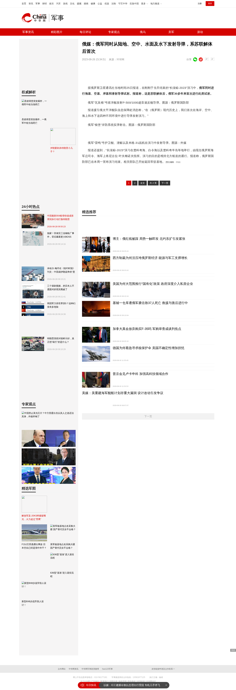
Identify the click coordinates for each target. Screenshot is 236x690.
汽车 (58, 3)
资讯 (31, 3)
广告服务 (95, 681)
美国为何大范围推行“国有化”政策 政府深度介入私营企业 (153, 283)
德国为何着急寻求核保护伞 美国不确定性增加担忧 (148, 348)
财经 (44, 3)
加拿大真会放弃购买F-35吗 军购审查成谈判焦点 (147, 329)
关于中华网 (85, 681)
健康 (93, 3)
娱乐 (51, 3)
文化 (72, 3)
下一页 (165, 183)
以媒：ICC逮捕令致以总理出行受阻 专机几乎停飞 (132, 685)
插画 (86, 3)
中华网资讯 (73, 669)
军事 (37, 3)
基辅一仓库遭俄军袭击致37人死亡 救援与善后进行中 (150, 303)
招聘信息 (113, 681)
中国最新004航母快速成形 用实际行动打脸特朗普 (60, 217)
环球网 (120, 59)
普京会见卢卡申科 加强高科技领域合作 (140, 374)
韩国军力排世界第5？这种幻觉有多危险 (61, 305)
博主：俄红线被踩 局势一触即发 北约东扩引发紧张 (149, 238)
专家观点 (114, 32)
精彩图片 (56, 32)
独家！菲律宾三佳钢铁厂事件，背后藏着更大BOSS (60, 235)
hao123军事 (107, 669)
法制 (113, 3)
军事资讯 (28, 32)
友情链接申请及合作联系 (163, 669)
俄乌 (143, 32)
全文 (142, 183)
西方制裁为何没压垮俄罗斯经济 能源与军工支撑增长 (150, 258)
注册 (200, 3)
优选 (107, 3)
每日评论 (85, 32)
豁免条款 (132, 681)
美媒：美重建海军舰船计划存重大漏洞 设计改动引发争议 (122, 393)
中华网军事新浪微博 (90, 669)
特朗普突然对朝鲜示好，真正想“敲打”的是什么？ (60, 340)
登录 (210, 3)
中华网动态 (151, 681)
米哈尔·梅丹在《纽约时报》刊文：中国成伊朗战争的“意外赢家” (61, 270)
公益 (100, 3)
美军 (171, 32)
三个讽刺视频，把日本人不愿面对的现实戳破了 (60, 288)
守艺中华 (122, 3)
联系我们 (104, 681)
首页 (24, 3)
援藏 (79, 3)
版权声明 (123, 681)
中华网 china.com (35, 18)
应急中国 (134, 3)
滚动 (200, 32)
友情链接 (141, 681)
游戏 (65, 3)
